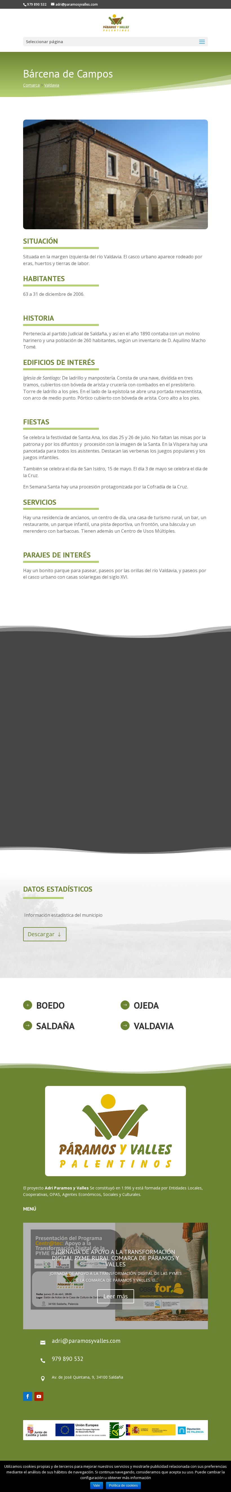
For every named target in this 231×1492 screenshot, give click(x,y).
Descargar (41, 934)
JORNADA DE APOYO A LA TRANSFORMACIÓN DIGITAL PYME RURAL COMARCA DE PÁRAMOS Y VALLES (115, 1258)
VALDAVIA (154, 1026)
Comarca (31, 85)
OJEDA (146, 1005)
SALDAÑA (55, 1026)
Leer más (115, 1296)
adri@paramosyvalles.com (86, 1341)
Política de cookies (123, 1485)
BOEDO (50, 1005)
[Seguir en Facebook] (27, 1396)
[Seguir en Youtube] (38, 1396)
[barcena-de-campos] (115, 229)
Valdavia (51, 85)
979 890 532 (67, 1359)
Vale (96, 1485)
